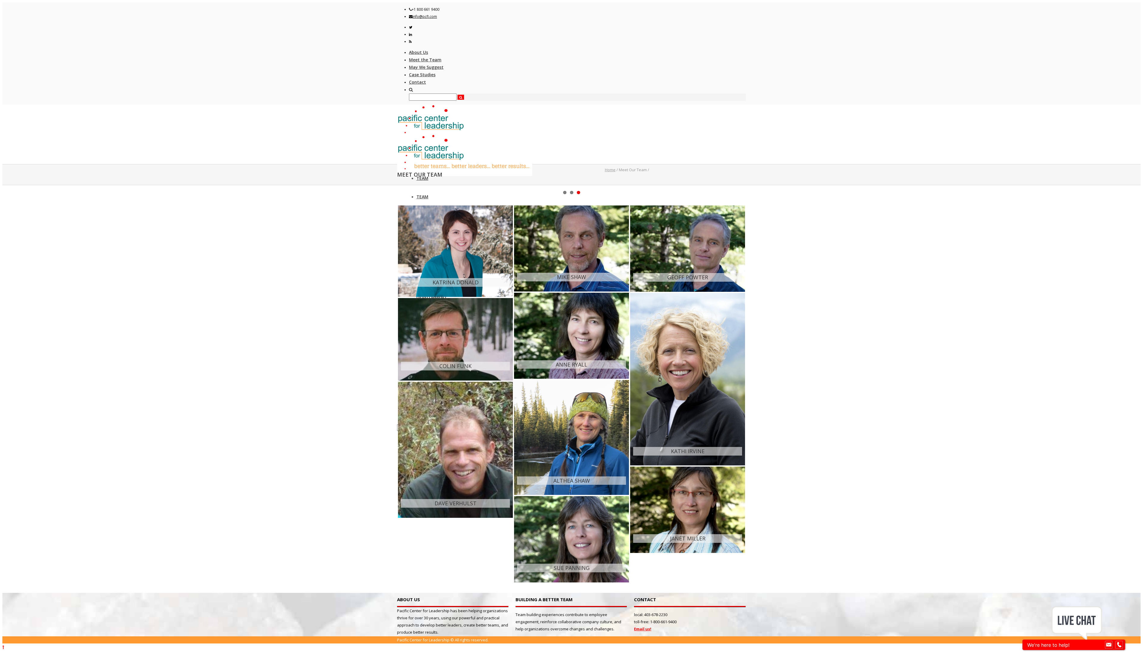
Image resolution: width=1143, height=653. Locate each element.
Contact (417, 82)
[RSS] (410, 41)
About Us (418, 52)
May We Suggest (426, 67)
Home (610, 169)
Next (753, 186)
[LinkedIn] (410, 34)
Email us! (642, 629)
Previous (390, 186)
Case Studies (422, 74)
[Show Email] (1109, 645)
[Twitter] (410, 27)
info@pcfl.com (425, 16)
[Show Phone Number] (1119, 645)
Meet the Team (425, 60)
